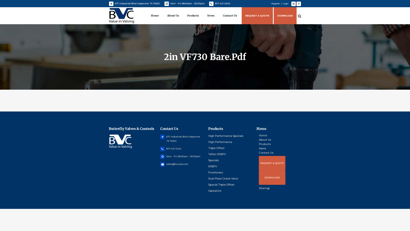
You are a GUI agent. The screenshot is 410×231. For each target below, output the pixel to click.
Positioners (215, 172)
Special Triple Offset (221, 184)
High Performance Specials (225, 135)
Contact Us (266, 153)
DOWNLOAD (272, 177)
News (262, 148)
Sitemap (264, 188)
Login (285, 3)
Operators (214, 190)
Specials (213, 160)
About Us (265, 140)
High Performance (220, 142)
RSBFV (212, 166)
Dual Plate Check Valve (223, 178)
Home (263, 135)
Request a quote (272, 163)
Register (275, 3)
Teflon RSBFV (217, 154)
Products (265, 144)
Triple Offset (216, 148)
